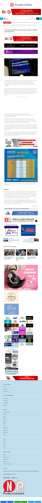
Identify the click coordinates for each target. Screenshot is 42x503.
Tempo (4, 445)
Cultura (4, 416)
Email (37, 34)
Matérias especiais (6, 432)
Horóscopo (4, 461)
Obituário (4, 454)
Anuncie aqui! (5, 389)
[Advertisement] (21, 105)
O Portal (4, 386)
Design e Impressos (6, 402)
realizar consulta (11, 116)
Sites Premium (5, 398)
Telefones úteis (5, 459)
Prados (25, 33)
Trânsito (4, 447)
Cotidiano (4, 414)
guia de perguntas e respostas (23, 200)
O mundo (4, 434)
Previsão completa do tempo (7, 463)
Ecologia (4, 418)
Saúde (29, 33)
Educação (23, 33)
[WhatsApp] (20, 502)
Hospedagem (5, 405)
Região (27, 33)
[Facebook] (6, 502)
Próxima (30, 238)
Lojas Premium (5, 400)
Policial (4, 438)
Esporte (4, 425)
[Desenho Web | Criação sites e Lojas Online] (14, 487)
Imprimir (33, 34)
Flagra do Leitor (5, 430)
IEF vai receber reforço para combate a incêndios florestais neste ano (14, 240)
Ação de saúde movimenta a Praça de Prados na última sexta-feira (31, 258)
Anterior (11, 238)
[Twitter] (34, 502)
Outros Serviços (5, 391)
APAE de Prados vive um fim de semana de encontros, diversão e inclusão (9, 258)
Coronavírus (17, 33)
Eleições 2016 (5, 427)
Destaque (20, 33)
